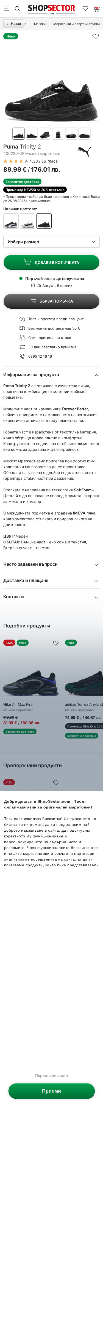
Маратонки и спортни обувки (76, 24)
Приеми (51, 1091)
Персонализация (51, 1075)
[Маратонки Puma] (84, 152)
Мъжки (40, 24)
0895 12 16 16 (40, 356)
